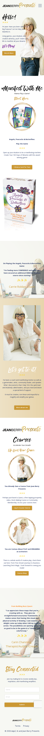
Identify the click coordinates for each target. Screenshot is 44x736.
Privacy (26, 726)
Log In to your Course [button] (22, 508)
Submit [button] (22, 705)
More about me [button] (22, 407)
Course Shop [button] (22, 573)
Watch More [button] (9, 53)
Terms (17, 726)
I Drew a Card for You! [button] (22, 167)
